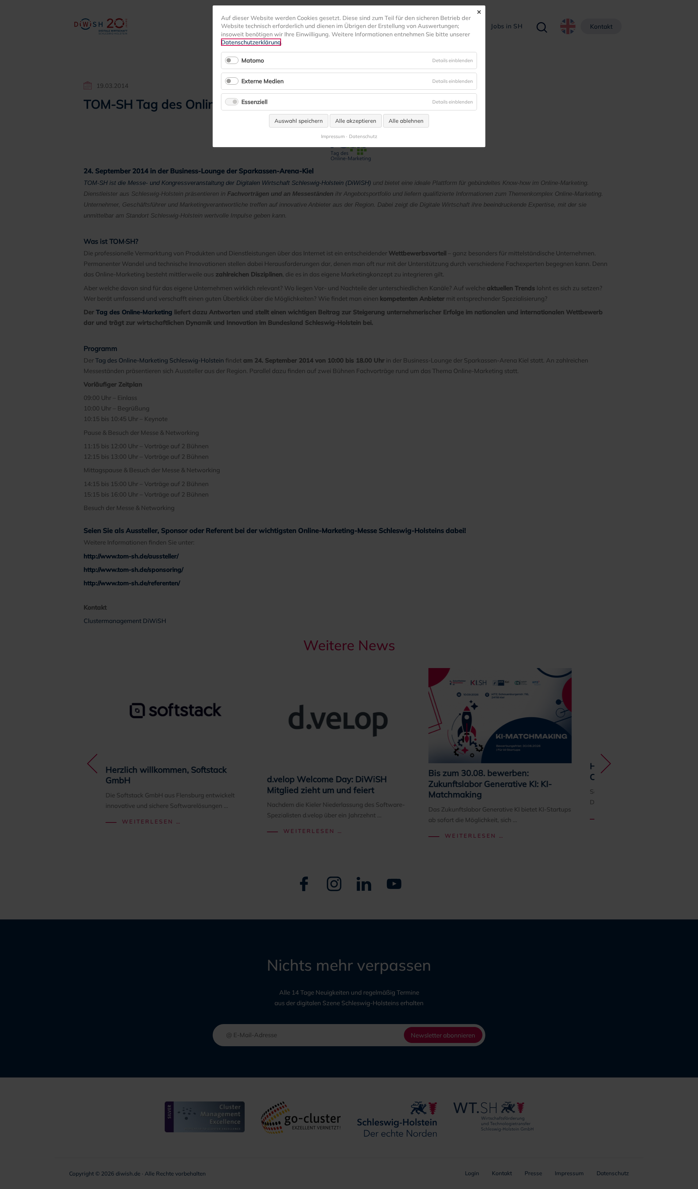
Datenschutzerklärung (251, 42)
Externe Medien (262, 81)
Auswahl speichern (298, 120)
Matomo (252, 60)
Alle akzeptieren (355, 120)
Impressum (333, 136)
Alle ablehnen (406, 120)
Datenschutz (363, 136)
